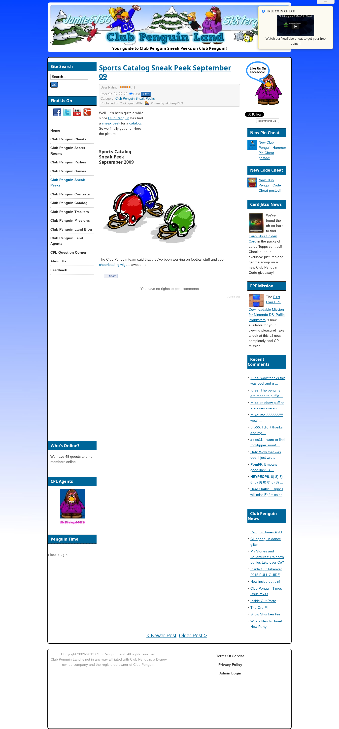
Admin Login (230, 673)
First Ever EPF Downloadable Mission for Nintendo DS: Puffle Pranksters (267, 308)
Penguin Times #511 (266, 532)
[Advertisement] (197, 145)
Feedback (58, 270)
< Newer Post (161, 635)
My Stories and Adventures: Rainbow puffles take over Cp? (267, 556)
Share (112, 275)
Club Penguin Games (68, 171)
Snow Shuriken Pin (265, 614)
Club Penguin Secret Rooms (67, 150)
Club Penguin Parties (68, 162)
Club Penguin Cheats (68, 139)
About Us (58, 261)
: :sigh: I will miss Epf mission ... (266, 494)
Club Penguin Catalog (69, 203)
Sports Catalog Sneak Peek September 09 (165, 72)
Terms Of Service (230, 656)
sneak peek (111, 123)
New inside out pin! (265, 581)
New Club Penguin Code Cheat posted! (270, 185)
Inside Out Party (263, 601)
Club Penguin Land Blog (71, 229)
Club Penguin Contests (70, 194)
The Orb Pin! (260, 607)
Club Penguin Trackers (69, 212)
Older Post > (193, 635)
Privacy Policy (230, 665)
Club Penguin (118, 118)
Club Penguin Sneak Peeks (135, 98)
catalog (135, 123)
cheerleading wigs (113, 265)
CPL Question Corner (68, 252)
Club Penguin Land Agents (66, 240)
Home (55, 130)
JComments (233, 297)
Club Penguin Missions (70, 220)
